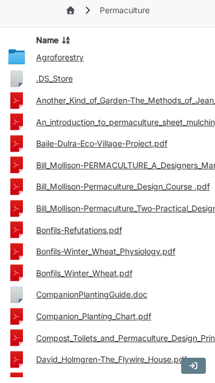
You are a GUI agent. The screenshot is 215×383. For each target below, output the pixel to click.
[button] (193, 366)
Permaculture (125, 10)
